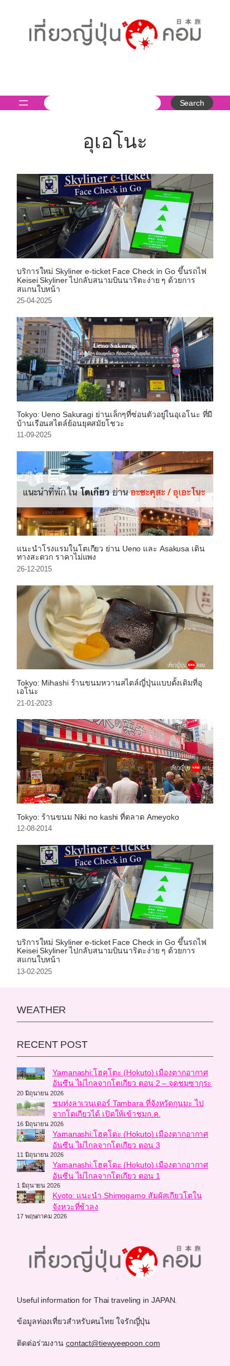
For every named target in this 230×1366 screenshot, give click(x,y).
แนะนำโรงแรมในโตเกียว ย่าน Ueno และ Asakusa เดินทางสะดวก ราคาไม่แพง (111, 553)
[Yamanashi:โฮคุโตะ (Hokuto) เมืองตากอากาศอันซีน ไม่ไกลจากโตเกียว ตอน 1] (31, 1167)
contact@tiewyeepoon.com (113, 1343)
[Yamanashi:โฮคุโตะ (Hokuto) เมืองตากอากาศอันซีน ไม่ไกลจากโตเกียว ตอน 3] (31, 1137)
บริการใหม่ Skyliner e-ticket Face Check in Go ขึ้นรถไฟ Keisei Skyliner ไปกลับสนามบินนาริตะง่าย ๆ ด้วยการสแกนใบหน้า (112, 280)
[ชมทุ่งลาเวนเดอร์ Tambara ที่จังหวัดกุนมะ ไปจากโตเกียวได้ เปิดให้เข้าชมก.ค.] (31, 1108)
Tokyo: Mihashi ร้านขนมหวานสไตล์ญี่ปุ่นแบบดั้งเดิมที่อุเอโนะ (109, 687)
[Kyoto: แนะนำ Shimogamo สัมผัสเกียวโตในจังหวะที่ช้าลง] (31, 1198)
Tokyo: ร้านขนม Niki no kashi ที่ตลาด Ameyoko (98, 817)
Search (192, 102)
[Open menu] (23, 103)
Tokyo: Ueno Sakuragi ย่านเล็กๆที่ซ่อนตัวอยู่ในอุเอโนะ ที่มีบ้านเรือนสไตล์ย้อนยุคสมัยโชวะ (114, 419)
